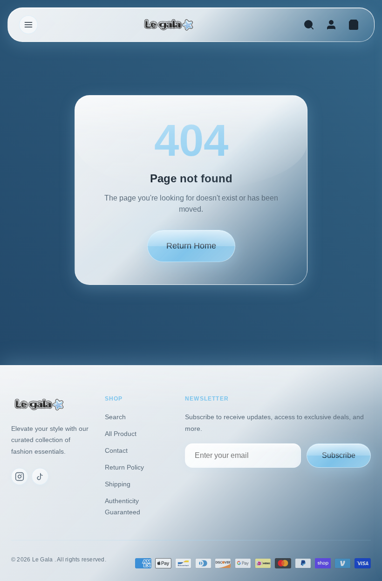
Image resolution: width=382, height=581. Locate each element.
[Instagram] (19, 476)
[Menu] (28, 24)
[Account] (331, 24)
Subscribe (338, 455)
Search (115, 417)
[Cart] (353, 24)
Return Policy (124, 467)
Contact (116, 450)
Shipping (117, 484)
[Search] (309, 24)
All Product (120, 433)
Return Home (191, 245)
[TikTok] (40, 476)
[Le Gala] (169, 25)
